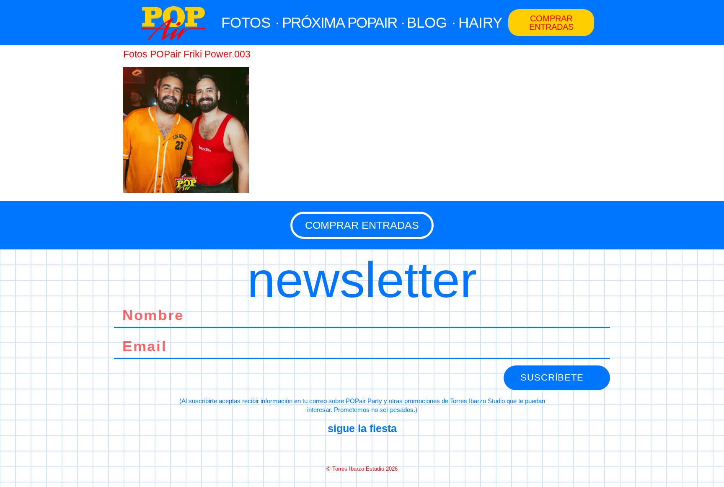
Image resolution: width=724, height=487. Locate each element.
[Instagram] (362, 448)
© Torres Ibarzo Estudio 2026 (362, 469)
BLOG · (431, 22)
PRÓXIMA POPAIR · (343, 22)
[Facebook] (332, 448)
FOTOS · (250, 22)
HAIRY (480, 22)
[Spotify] (391, 448)
